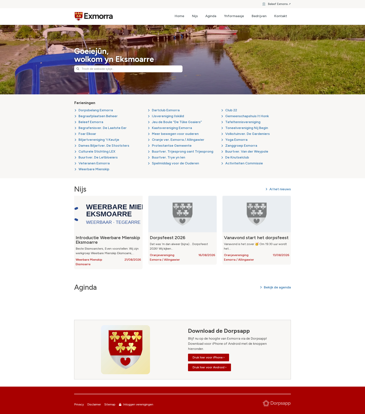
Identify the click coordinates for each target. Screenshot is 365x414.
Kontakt (280, 16)
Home (179, 16)
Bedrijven (259, 16)
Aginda (210, 16)
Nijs (195, 16)
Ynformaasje (234, 16)
